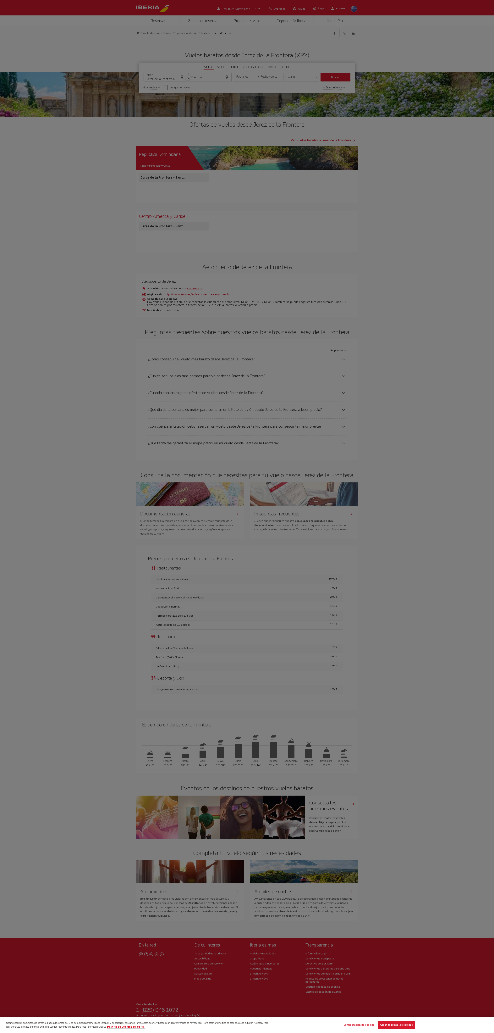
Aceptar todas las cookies (396, 1024)
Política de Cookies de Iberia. (126, 1026)
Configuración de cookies (359, 1024)
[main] (247, 1025)
